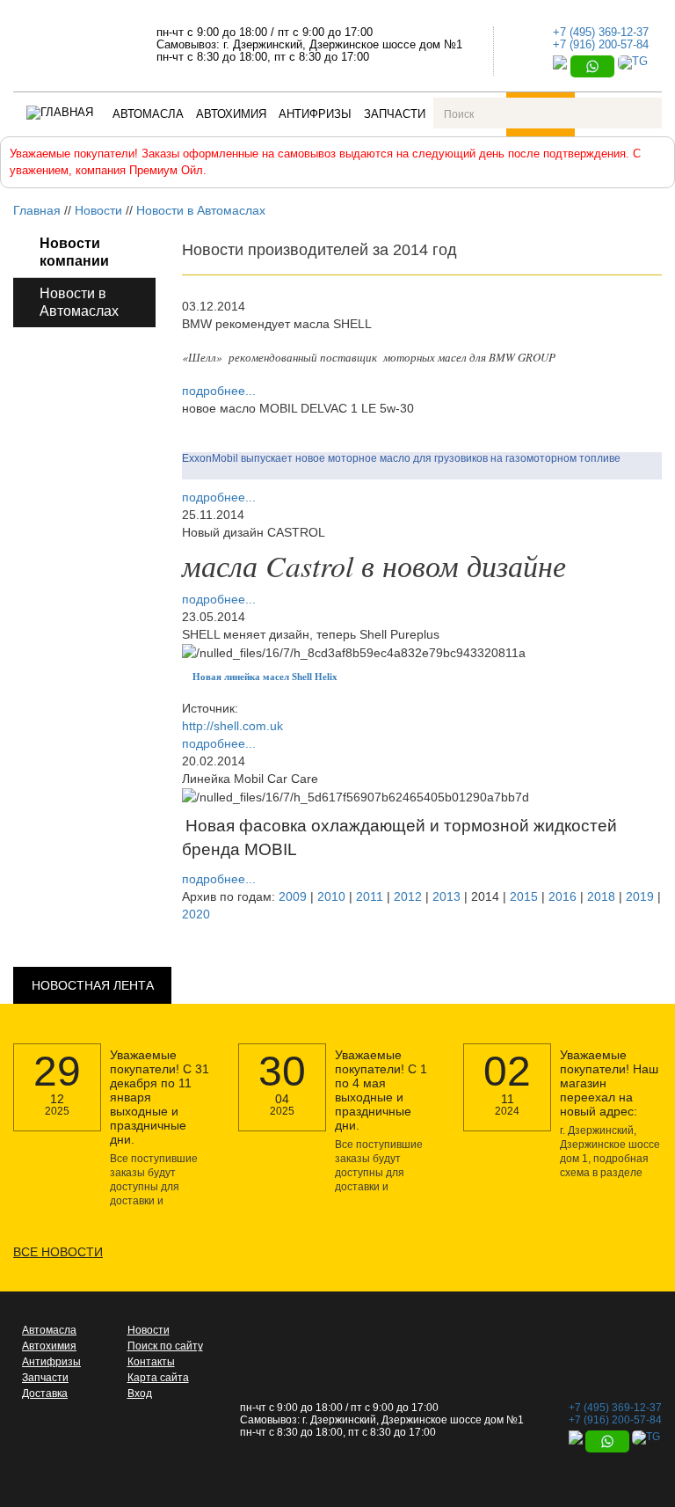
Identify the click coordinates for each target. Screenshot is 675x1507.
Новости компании (74, 252)
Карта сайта (158, 1378)
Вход (139, 1393)
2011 (369, 896)
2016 (562, 896)
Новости (98, 210)
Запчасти (394, 114)
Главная (37, 210)
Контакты (151, 1362)
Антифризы (315, 114)
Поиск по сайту (165, 1346)
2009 (293, 896)
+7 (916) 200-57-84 (601, 44)
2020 (196, 914)
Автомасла (148, 114)
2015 (524, 896)
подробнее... (219, 391)
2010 (331, 896)
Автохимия (231, 114)
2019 (640, 896)
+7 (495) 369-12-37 (601, 32)
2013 (446, 896)
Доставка (45, 1393)
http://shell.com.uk (232, 726)
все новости (58, 1252)
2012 (408, 896)
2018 (601, 896)
